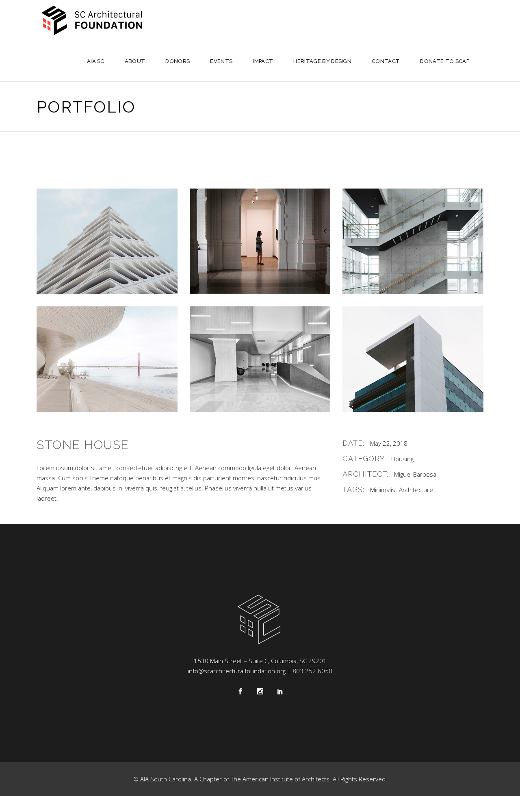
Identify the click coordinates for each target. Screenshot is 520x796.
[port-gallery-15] (412, 359)
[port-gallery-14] (260, 359)
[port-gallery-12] (412, 241)
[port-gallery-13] (107, 359)
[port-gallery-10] (107, 241)
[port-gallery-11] (260, 241)
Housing (402, 459)
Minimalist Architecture (401, 490)
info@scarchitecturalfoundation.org (237, 671)
